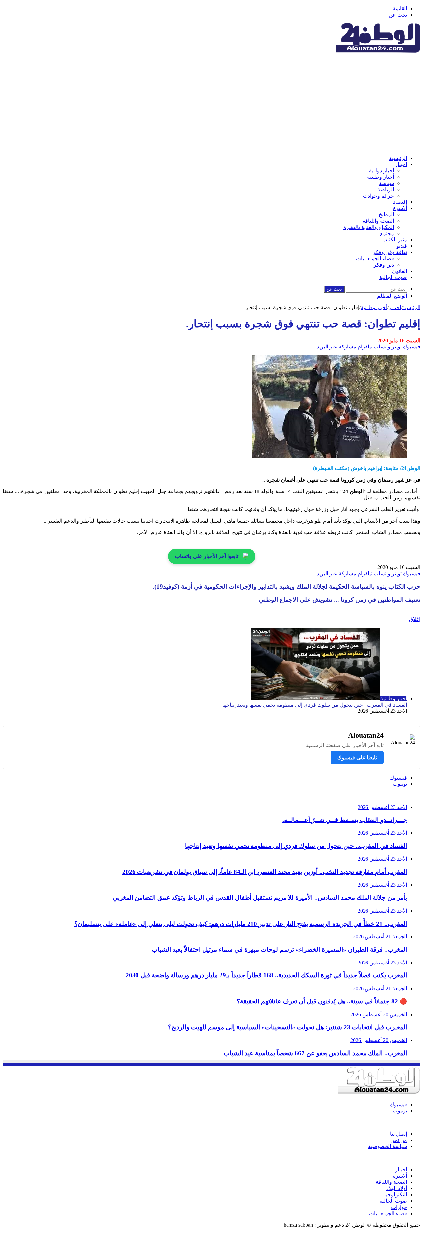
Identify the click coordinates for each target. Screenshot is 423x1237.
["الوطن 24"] (378, 51)
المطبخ (386, 214)
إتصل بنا (398, 1134)
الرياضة (385, 189)
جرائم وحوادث (378, 196)
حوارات (399, 1207)
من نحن (398, 1140)
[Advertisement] (211, 103)
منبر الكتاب (394, 239)
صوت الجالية (393, 277)
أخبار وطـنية (380, 177)
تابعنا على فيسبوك (357, 757)
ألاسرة (400, 208)
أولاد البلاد (396, 1188)
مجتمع (387, 233)
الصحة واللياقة (378, 221)
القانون (399, 271)
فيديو (401, 246)
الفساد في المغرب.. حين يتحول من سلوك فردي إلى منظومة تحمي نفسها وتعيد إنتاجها (314, 705)
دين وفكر (384, 265)
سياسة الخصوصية (387, 1146)
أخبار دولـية (381, 170)
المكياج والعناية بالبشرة (368, 227)
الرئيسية (398, 158)
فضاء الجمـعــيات (375, 258)
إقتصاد (400, 202)
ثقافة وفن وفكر (390, 252)
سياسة (386, 183)
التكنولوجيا (395, 1194)
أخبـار (401, 164)
